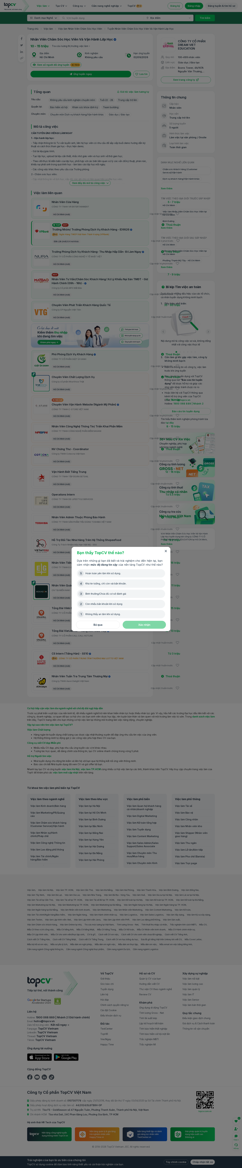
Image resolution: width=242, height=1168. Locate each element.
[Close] (165, 551)
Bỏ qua (98, 624)
